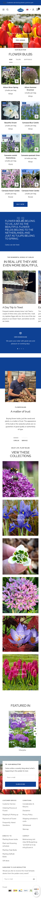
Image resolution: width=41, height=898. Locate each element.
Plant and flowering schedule (10, 844)
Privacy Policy (27, 815)
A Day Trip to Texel (13, 307)
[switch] (36, 893)
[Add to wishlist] (17, 68)
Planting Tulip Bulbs (10, 850)
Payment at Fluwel (9, 819)
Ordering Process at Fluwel (10, 809)
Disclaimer (26, 811)
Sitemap (26, 829)
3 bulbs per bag (10, 126)
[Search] (7, 10)
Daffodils (28, 59)
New (11, 59)
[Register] (34, 879)
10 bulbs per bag (30, 158)
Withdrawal (27, 825)
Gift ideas (6, 861)
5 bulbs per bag (10, 90)
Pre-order (20, 40)
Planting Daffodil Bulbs (8, 855)
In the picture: (20, 33)
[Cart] (37, 10)
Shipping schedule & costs (30, 820)
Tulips (18, 59)
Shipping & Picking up (10, 815)
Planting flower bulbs (10, 839)
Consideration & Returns (28, 805)
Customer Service (9, 804)
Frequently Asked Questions (9, 824)
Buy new (20, 204)
